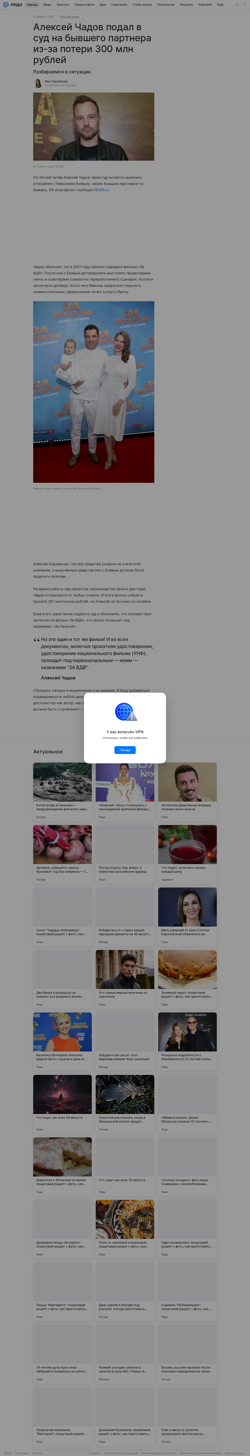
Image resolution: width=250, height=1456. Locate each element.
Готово (125, 750)
